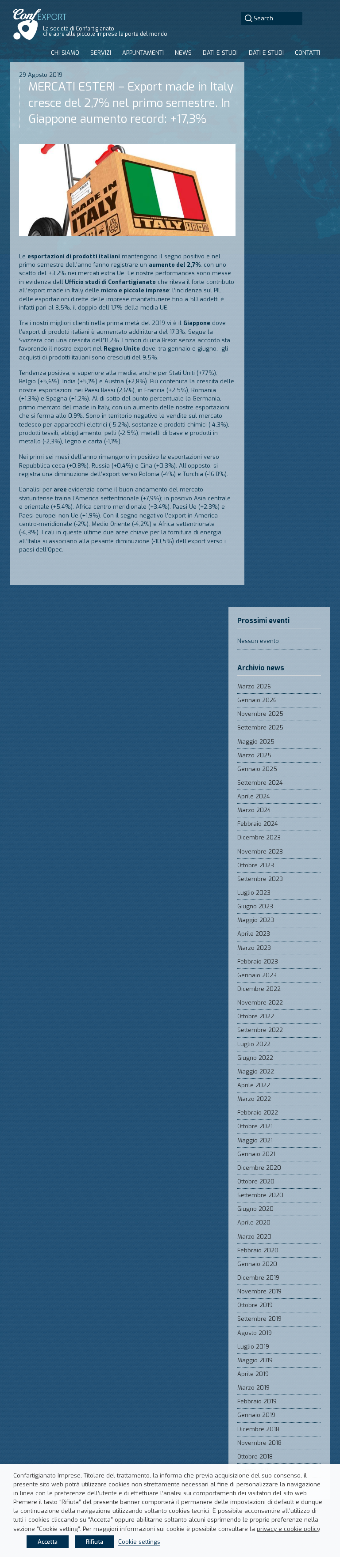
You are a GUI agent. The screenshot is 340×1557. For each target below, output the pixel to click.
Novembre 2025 (260, 714)
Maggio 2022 (255, 1071)
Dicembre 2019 (258, 1277)
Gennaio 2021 (256, 1154)
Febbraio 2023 (257, 961)
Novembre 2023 (260, 851)
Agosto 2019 (254, 1333)
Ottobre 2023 (255, 865)
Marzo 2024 (254, 810)
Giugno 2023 (255, 906)
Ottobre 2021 (255, 1126)
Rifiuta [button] (94, 1542)
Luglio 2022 (253, 1044)
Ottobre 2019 (255, 1305)
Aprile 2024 (253, 796)
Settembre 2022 (260, 1030)
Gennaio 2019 (256, 1415)
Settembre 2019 (259, 1319)
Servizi (100, 53)
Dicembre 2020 (259, 1168)
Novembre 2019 (259, 1291)
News (183, 53)
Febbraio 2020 (257, 1250)
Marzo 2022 (254, 1099)
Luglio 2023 (253, 892)
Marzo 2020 (254, 1236)
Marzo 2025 (254, 755)
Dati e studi (220, 53)
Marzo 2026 (254, 686)
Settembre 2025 (260, 727)
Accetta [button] (48, 1542)
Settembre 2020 (260, 1195)
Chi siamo (65, 53)
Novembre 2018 (259, 1443)
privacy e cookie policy (288, 1529)
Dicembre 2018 (258, 1429)
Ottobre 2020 (255, 1181)
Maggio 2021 (255, 1140)
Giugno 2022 (255, 1058)
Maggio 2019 (255, 1360)
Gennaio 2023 (257, 975)
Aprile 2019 (253, 1374)
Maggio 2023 (255, 920)
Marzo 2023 (254, 948)
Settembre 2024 (260, 782)
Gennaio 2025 (257, 769)
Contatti (307, 53)
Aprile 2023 (253, 933)
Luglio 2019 (253, 1346)
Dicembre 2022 (259, 989)
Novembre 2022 (260, 1002)
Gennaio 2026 (257, 700)
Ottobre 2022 (255, 1016)
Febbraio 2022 (257, 1112)
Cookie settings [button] (139, 1542)
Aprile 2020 (253, 1222)
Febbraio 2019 (257, 1401)
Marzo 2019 (253, 1387)
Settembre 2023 (260, 879)
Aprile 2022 (253, 1085)
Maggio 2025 (255, 741)
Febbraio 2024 (257, 824)
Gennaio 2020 (257, 1264)
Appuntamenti (143, 53)
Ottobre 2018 (255, 1456)
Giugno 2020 (255, 1209)
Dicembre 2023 (259, 837)
